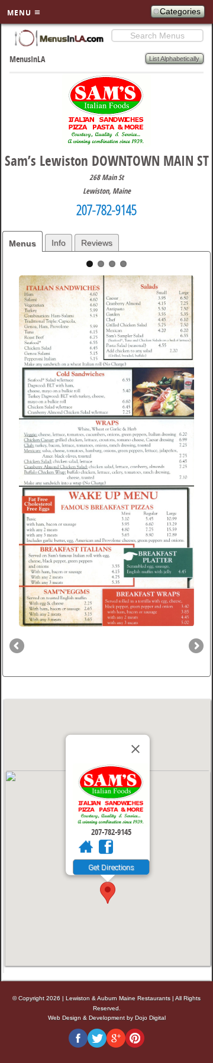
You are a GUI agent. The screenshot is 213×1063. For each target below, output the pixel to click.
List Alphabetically (174, 58)
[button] (107, 892)
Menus (22, 243)
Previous (18, 647)
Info (58, 243)
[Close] (135, 749)
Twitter (97, 1038)
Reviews (96, 243)
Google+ (115, 1038)
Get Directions (111, 867)
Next (195, 647)
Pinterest (134, 1038)
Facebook (106, 849)
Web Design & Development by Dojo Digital (107, 1017)
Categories (180, 11)
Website (86, 849)
